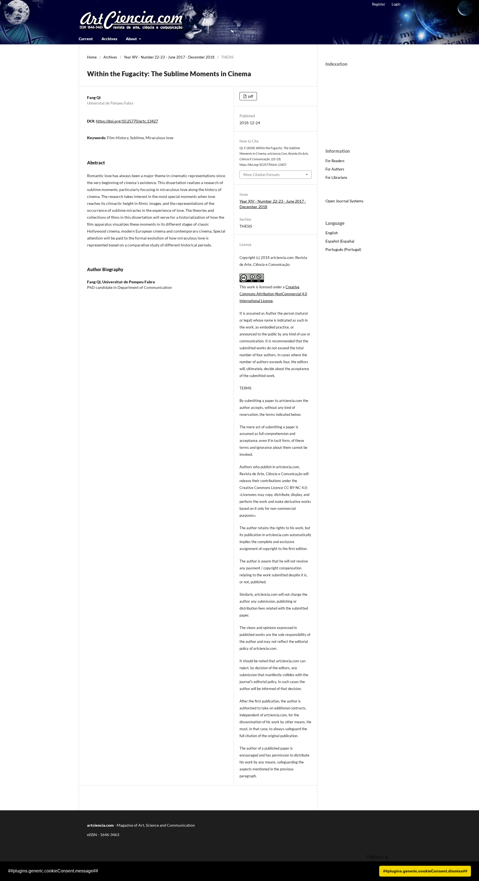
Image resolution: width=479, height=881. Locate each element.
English (331, 232)
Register (378, 4)
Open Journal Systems (344, 200)
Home (92, 57)
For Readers (335, 161)
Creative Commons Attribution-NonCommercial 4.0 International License (273, 294)
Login (396, 4)
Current (86, 38)
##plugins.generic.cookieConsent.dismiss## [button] (425, 871)
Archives (109, 38)
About (132, 38)
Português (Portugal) (343, 249)
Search (390, 38)
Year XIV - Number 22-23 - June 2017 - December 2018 (169, 57)
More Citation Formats (261, 174)
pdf (250, 96)
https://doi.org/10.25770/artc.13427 (127, 121)
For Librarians (336, 177)
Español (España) (339, 241)
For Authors (334, 169)
